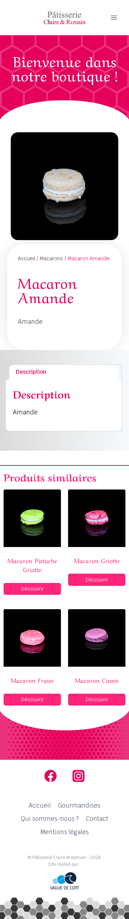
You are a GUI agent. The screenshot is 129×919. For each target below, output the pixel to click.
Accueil (26, 258)
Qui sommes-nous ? (50, 819)
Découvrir (32, 588)
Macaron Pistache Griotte (32, 565)
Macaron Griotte (97, 560)
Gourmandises (79, 805)
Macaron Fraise (32, 679)
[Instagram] (78, 776)
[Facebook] (50, 776)
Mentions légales (64, 832)
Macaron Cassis (97, 679)
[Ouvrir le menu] (113, 17)
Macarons (51, 258)
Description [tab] (31, 371)
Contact (97, 819)
